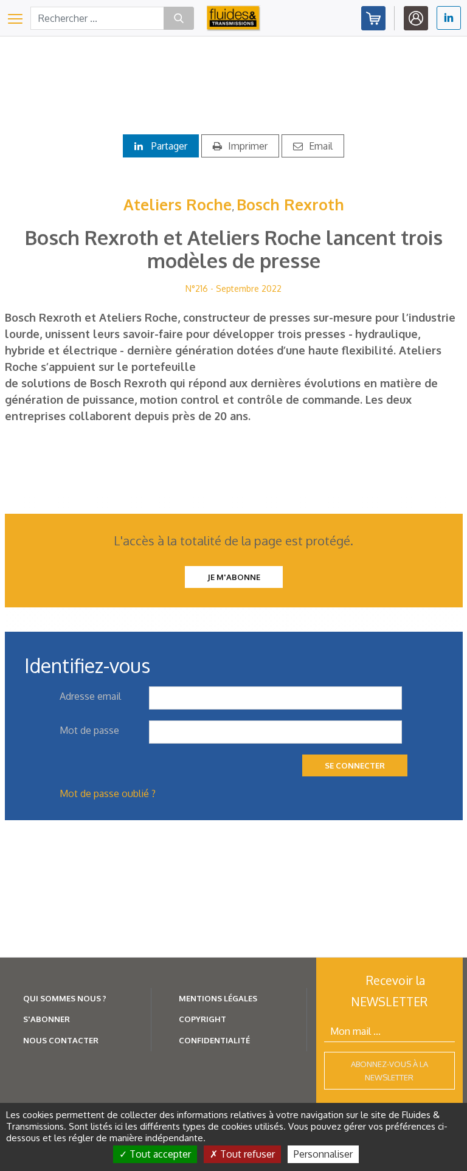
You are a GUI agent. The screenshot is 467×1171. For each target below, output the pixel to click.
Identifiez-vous (416, 18)
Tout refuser (246, 1154)
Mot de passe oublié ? (108, 793)
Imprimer (248, 146)
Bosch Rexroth (290, 204)
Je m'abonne (233, 577)
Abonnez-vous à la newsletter (389, 1070)
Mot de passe (89, 730)
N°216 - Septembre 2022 (233, 288)
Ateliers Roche (177, 204)
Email (321, 146)
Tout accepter (159, 1154)
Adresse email (90, 696)
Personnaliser (323, 1154)
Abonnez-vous (373, 18)
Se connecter (355, 765)
